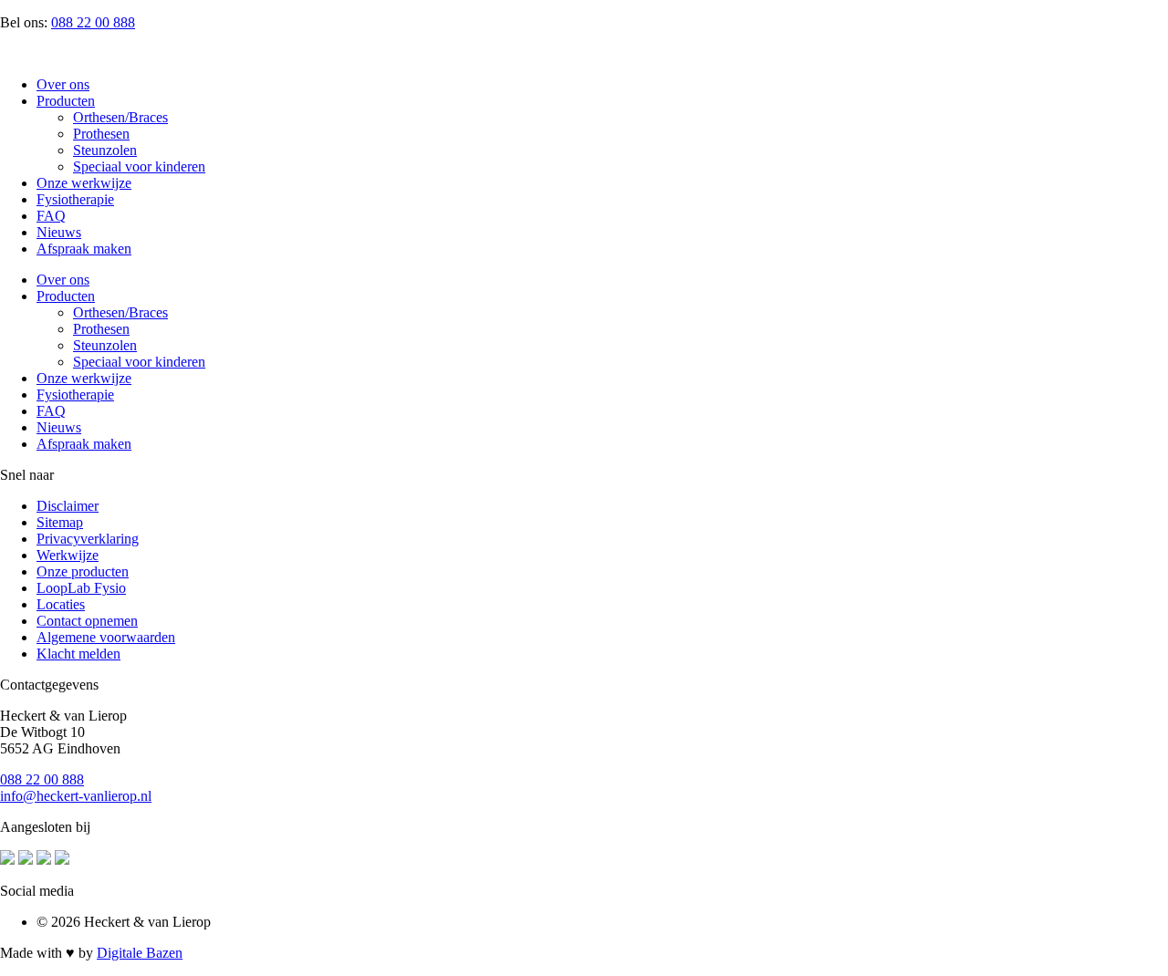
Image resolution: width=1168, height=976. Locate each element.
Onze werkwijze (83, 183)
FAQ (51, 215)
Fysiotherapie (75, 199)
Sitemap (59, 522)
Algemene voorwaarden (105, 637)
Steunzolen (105, 150)
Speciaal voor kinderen (139, 166)
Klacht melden (78, 653)
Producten (65, 101)
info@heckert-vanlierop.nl (75, 796)
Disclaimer (67, 506)
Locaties (60, 604)
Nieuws (58, 232)
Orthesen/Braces (120, 117)
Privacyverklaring (87, 538)
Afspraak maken (83, 248)
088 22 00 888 (93, 22)
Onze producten (82, 571)
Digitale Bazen (139, 952)
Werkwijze (67, 555)
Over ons (62, 84)
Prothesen (101, 133)
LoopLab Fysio (81, 588)
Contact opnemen (87, 620)
